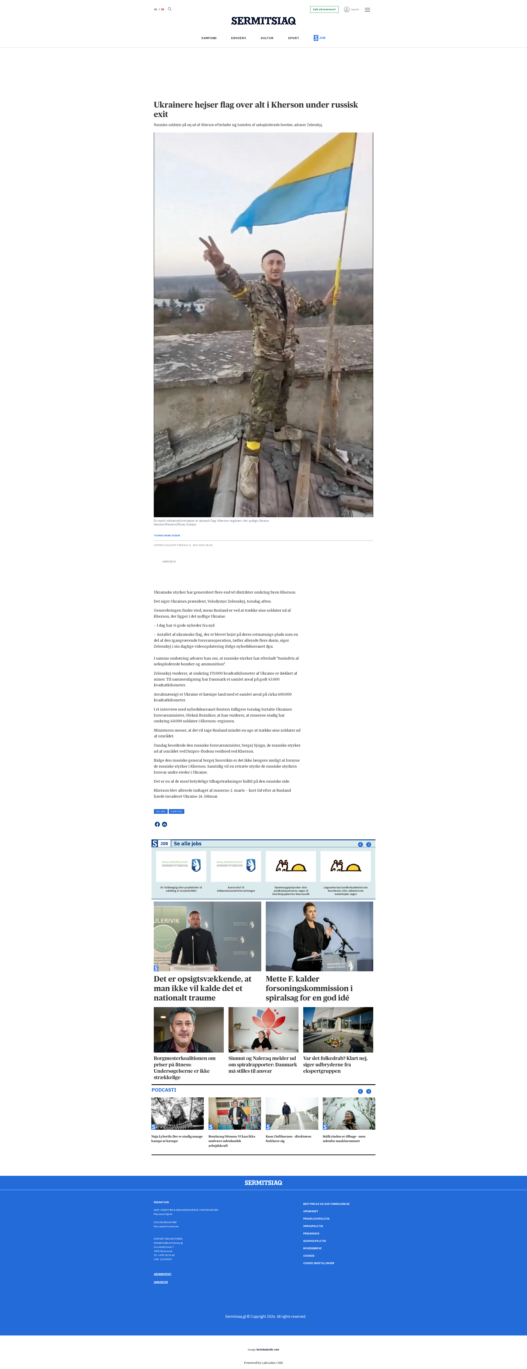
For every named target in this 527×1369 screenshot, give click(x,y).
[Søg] (170, 9)
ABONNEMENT (163, 1274)
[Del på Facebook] (157, 824)
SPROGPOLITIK (313, 1226)
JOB (322, 38)
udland (161, 811)
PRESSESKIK (311, 1233)
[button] (360, 844)
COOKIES (309, 1255)
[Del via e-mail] (164, 824)
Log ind (355, 9)
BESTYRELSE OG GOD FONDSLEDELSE (326, 1203)
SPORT (293, 38)
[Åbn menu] (366, 9)
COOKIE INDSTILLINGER (318, 1263)
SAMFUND (209, 38)
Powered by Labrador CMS (263, 1363)
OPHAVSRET (310, 1211)
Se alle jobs (188, 843)
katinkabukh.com (268, 1349)
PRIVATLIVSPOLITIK (316, 1218)
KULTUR (267, 38)
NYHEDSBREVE (312, 1248)
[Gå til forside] (263, 21)
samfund (176, 811)
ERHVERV (238, 38)
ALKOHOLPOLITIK (314, 1240)
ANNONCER (161, 1282)
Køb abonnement (324, 9)
